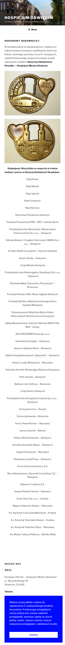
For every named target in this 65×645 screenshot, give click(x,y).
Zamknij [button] (33, 635)
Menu (34, 29)
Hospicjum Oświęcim (29, 18)
